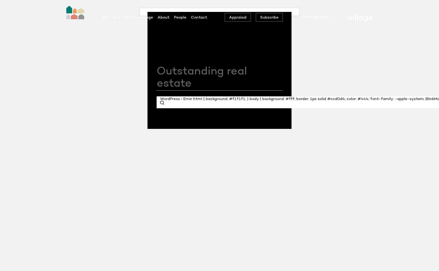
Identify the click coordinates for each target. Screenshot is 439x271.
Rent (129, 17)
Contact (199, 17)
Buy (116, 17)
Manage (145, 17)
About (163, 17)
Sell (105, 17)
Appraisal (237, 17)
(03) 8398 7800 (315, 17)
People (180, 17)
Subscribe (269, 17)
